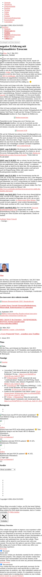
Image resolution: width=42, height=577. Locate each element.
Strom (9, 219)
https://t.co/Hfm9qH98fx (32, 393)
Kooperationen (9, 20)
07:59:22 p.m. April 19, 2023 (22, 389)
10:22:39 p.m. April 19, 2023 (14, 376)
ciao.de (2, 95)
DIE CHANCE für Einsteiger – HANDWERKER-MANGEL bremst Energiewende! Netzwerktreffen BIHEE (18, 321)
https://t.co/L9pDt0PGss (27, 374)
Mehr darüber (14, 512)
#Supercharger (9, 393)
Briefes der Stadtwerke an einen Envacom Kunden (20, 154)
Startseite (7, 3)
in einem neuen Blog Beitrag (26, 200)
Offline (6, 14)
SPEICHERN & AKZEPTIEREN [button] (12, 576)
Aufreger (3, 219)
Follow (2, 427)
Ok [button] (9, 512)
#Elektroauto (19, 393)
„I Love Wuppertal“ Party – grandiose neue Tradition (19, 334)
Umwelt (14, 219)
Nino (2, 275)
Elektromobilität (9, 6)
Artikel (8, 72)
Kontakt (7, 16)
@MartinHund (18, 397)
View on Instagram (6, 437)
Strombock (8, 4)
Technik (7, 10)
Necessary (6, 551)
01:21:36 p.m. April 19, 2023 (14, 395)
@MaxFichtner (12, 378)
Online (6, 12)
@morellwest (11, 386)
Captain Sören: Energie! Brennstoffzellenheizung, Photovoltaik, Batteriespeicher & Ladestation (18, 306)
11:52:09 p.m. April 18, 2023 (32, 401)
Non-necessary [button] (5, 562)
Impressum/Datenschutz (12, 18)
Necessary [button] (3, 549)
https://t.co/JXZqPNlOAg (13, 401)
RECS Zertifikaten (9, 76)
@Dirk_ (9, 397)
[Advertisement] (21, 242)
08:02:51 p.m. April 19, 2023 (14, 384)
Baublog (7, 8)
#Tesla (38, 391)
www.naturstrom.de (23, 145)
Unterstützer (8, 22)
